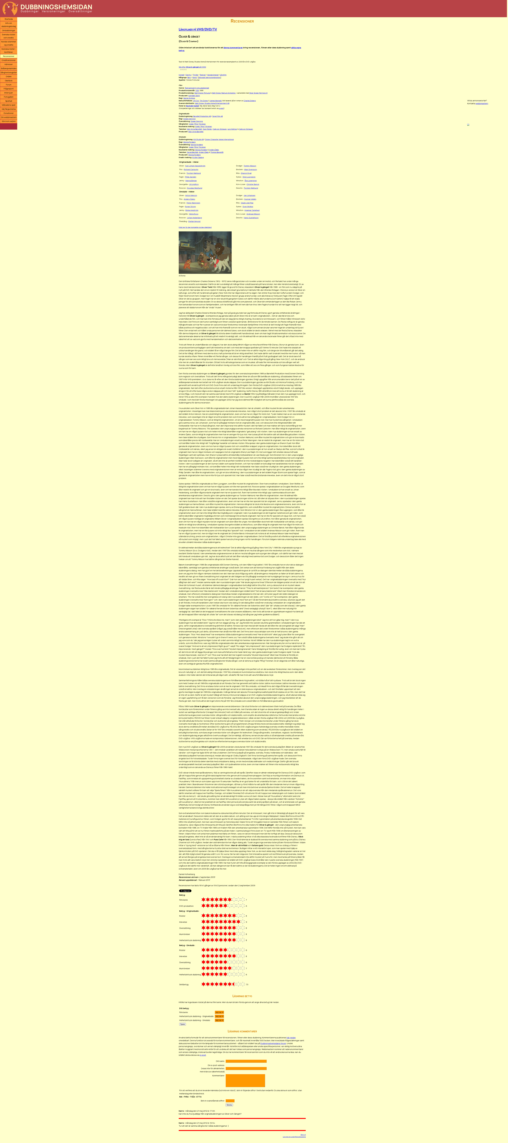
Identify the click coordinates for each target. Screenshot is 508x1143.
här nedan (291, 1037)
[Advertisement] (487, 57)
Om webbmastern (9, 117)
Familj (194, 77)
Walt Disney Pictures (202, 93)
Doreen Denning (189, 119)
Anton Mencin (191, 195)
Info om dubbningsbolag (8, 25)
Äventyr (189, 75)
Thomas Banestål (216, 152)
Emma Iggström (191, 210)
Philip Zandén (190, 177)
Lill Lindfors (194, 184)
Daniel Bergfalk (192, 152)
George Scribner (189, 98)
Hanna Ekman (191, 180)
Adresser (8, 64)
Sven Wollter (248, 206)
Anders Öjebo (214, 150)
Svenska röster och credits (8, 36)
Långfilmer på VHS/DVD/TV (198, 29)
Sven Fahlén (207, 129)
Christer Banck (253, 184)
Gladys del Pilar (247, 203)
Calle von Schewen (220, 129)
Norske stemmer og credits (8, 43)
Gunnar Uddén (250, 199)
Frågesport (9, 88)
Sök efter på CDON (192, 67)
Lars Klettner (232, 129)
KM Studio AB (198, 139)
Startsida (9, 19)
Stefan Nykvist (194, 221)
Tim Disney (204, 101)
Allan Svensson (250, 169)
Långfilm (223, 75)
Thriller (195, 75)
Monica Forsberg (189, 142)
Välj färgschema (9, 109)
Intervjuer (8, 92)
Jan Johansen (249, 195)
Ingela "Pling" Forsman (197, 124)
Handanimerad (212, 75)
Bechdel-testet (192, 106)
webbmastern (482, 103)
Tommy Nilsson (250, 166)
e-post (221, 108)
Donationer (9, 113)
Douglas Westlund (194, 188)
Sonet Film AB (217, 116)
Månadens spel (8, 105)
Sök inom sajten (9, 121)
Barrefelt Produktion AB (202, 116)
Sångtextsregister (9, 72)
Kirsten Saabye (198, 157)
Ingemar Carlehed (252, 210)
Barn (189, 77)
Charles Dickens (250, 101)
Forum (8, 84)
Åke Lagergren (251, 180)
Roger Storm (190, 206)
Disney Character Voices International (219, 139)
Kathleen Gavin (194, 96)
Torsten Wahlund (194, 173)
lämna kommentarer (233, 47)
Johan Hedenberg (194, 217)
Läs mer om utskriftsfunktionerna (294, 1137)
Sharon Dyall (246, 173)
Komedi (181, 75)
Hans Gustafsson (251, 217)
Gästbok (8, 80)
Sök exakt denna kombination (209, 77)
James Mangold (216, 101)
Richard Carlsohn (191, 169)
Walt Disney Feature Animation (224, 93)
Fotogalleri (8, 97)
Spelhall (8, 101)
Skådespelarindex (9, 68)
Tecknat (203, 75)
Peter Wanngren (193, 203)
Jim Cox (196, 101)
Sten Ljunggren (249, 177)
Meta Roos (193, 214)
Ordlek (9, 76)
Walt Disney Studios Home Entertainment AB (212, 103)
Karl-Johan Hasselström (195, 166)
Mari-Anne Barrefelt (194, 129)
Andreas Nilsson (253, 214)
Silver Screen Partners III (258, 93)
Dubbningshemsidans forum (273, 1043)
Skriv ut (303, 1135)
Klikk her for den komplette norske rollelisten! (195, 227)
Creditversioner (9, 60)
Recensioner (8, 56)
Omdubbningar (8, 30)
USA (197, 90)
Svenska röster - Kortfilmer (8, 50)
